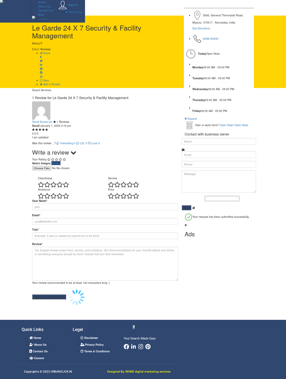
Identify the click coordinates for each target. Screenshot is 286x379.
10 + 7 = (200, 199)
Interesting (67, 143)
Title (35, 229)
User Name (39, 201)
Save (45, 80)
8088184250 (210, 38)
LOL (83, 143)
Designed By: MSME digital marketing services (138, 371)
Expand (192, 118)
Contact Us (45, 10)
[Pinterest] (148, 346)
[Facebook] (126, 346)
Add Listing (75, 12)
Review (37, 244)
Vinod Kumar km (42, 122)
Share (46, 53)
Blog (41, 14)
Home (42, 2)
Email (36, 215)
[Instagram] (141, 346)
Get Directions (201, 28)
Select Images (41, 163)
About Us (44, 6)
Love (95, 143)
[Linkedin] (133, 346)
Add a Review (51, 84)
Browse (56, 163)
